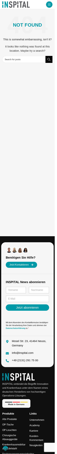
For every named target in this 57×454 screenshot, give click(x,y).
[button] (5, 448)
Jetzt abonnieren (27, 307)
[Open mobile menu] (49, 5)
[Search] (48, 59)
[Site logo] (16, 4)
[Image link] (18, 376)
